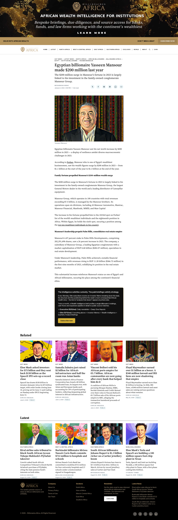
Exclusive (126, 49)
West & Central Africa (82, 49)
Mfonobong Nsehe (62, 85)
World (136, 49)
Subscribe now (167, 41)
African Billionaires (96, 59)
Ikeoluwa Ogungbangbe (64, 475)
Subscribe (110, 498)
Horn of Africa (81, 490)
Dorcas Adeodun (26, 397)
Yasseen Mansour (86, 60)
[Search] (149, 49)
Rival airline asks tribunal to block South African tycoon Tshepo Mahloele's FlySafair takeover (35, 454)
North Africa (64, 49)
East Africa (98, 49)
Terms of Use (53, 493)
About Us (51, 487)
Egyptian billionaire (69, 60)
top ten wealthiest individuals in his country (78, 224)
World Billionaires (133, 447)
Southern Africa (113, 49)
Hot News (58, 59)
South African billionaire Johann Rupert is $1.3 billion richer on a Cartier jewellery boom (106, 454)
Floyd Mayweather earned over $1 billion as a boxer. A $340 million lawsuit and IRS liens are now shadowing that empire (141, 373)
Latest (53, 49)
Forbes (70, 162)
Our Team (51, 497)
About (144, 49)
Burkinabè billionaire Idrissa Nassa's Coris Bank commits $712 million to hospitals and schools (71, 454)
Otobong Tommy (132, 472)
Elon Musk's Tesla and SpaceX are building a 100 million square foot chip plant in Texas (140, 454)
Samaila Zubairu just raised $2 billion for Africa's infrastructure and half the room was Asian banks (70, 372)
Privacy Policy (53, 490)
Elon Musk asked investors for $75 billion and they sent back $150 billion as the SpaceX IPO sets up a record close (35, 373)
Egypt (57, 60)
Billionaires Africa (113, 59)
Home (45, 49)
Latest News (69, 59)
